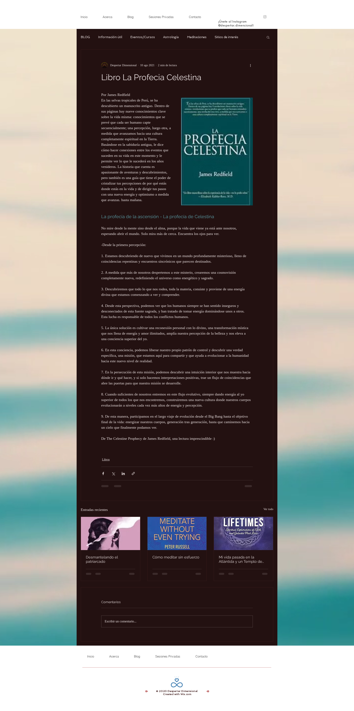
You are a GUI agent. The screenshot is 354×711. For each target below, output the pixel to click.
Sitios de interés (226, 37)
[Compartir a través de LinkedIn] (123, 473)
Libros (106, 459)
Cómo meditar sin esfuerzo (175, 557)
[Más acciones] (250, 65)
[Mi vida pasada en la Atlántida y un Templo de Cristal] (243, 533)
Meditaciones (196, 37)
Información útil (110, 37)
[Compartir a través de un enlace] (133, 473)
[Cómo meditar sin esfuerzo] (177, 533)
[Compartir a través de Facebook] (103, 473)
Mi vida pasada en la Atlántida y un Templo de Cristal (240, 559)
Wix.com (185, 694)
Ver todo (268, 509)
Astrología (171, 37)
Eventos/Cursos (142, 37)
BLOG (85, 37)
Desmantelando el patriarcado (102, 559)
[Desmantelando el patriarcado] (110, 533)
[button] (268, 37)
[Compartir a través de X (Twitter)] (113, 473)
